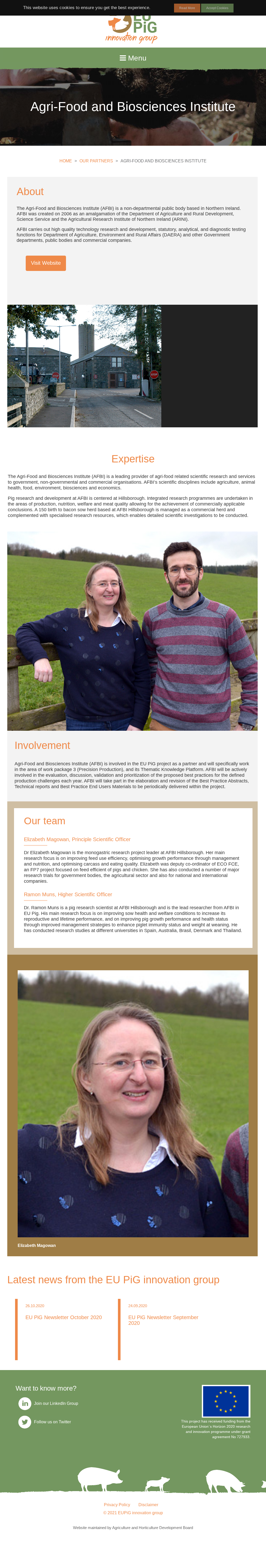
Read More (187, 8)
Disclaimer (148, 1505)
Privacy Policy (117, 1505)
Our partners (96, 161)
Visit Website (46, 263)
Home (65, 161)
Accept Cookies (217, 8)
